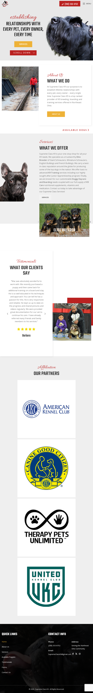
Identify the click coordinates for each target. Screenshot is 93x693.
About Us (56, 114)
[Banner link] (64, 220)
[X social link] (76, 654)
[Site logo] (5, 3)
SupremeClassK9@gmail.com (59, 654)
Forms (4, 667)
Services (23, 44)
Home (4, 642)
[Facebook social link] (73, 654)
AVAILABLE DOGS (75, 130)
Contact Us (6, 672)
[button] (38, 221)
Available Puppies (8, 657)
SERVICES (45, 197)
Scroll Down (22, 52)
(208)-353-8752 (71, 4)
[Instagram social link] (79, 654)
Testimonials (7, 662)
